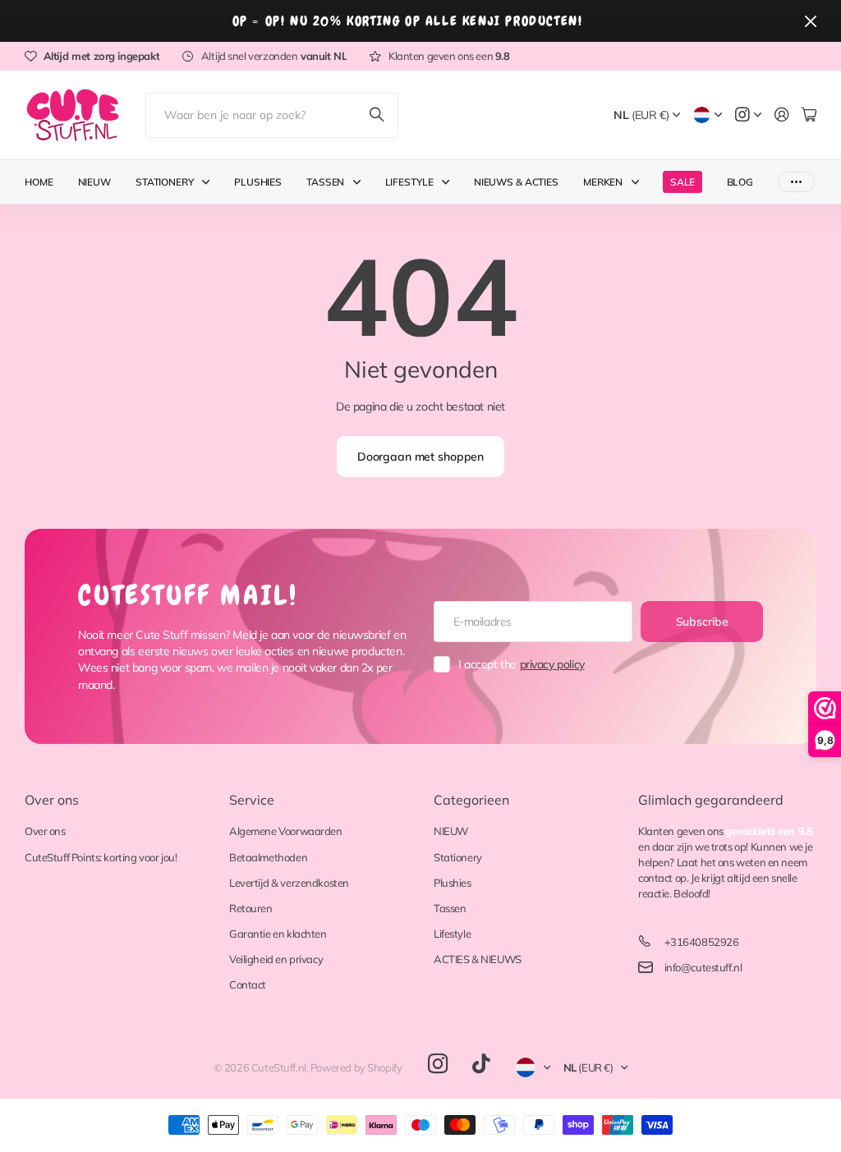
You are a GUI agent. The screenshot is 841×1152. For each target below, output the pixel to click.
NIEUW (451, 831)
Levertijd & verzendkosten (289, 882)
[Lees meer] (748, 115)
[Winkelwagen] (809, 115)
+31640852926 (701, 941)
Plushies (258, 182)
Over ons (52, 800)
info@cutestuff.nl (703, 967)
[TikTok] (480, 1064)
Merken (603, 182)
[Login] (781, 115)
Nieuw (94, 182)
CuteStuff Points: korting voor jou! (101, 857)
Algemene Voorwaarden (285, 831)
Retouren (251, 908)
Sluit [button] (810, 21)
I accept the (521, 664)
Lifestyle (409, 182)
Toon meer (796, 181)
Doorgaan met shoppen (420, 456)
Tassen (325, 182)
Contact (247, 984)
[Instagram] (438, 1063)
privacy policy (552, 664)
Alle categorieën (209, 181)
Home (39, 182)
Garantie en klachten (278, 933)
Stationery (165, 182)
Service (251, 800)
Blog (740, 182)
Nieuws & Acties (516, 182)
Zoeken (377, 115)
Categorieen (471, 800)
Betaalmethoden (268, 857)
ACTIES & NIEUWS (478, 959)
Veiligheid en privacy (276, 959)
